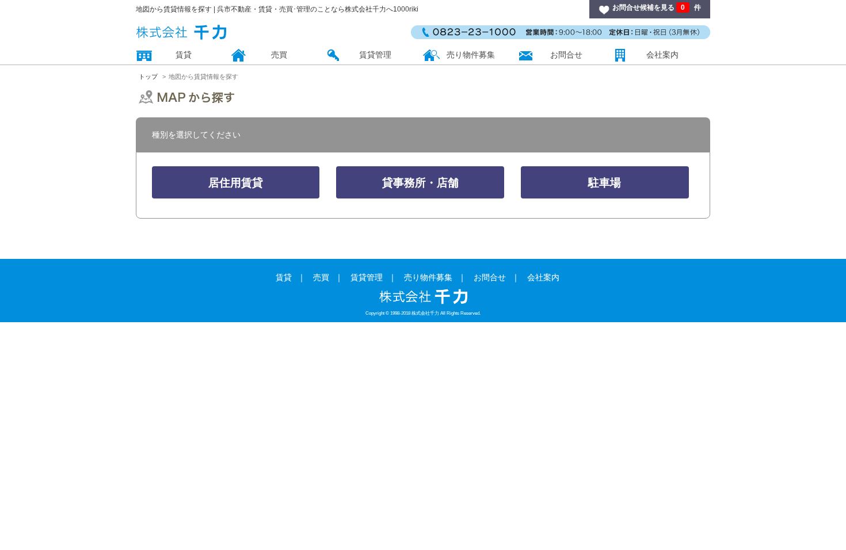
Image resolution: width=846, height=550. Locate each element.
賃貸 (184, 54)
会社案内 (662, 54)
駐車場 (604, 183)
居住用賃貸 (235, 183)
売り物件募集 (471, 54)
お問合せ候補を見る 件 (656, 7)
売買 (279, 54)
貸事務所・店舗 (420, 183)
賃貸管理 (375, 54)
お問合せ (566, 54)
